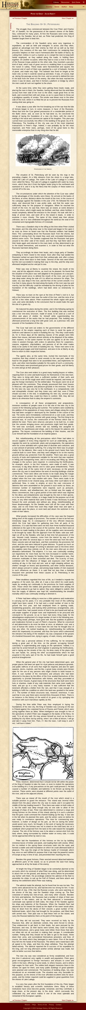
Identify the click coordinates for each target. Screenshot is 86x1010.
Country (49, 7)
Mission (27, 1005)
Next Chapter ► (68, 18)
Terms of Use (42, 1005)
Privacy (51, 1005)
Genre (57, 7)
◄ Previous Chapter (19, 18)
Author (64, 7)
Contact (58, 1005)
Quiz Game (76, 2)
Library (56, 2)
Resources (65, 2)
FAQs (34, 1005)
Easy (71, 7)
